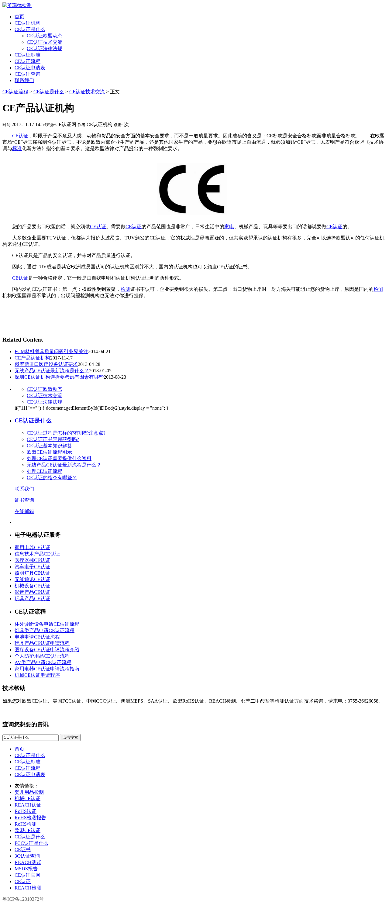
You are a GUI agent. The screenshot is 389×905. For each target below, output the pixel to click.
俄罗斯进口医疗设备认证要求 (46, 364)
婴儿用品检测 (29, 792)
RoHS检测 (25, 824)
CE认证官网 (27, 875)
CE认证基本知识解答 (49, 445)
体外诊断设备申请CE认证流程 (47, 624)
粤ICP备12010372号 (23, 899)
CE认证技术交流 (87, 91)
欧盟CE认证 (27, 830)
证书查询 (24, 500)
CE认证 (20, 135)
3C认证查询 (27, 856)
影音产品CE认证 (32, 592)
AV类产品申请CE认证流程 (43, 662)
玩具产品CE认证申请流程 (42, 643)
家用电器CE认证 (32, 547)
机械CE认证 (27, 798)
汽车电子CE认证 (32, 566)
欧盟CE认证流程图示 (49, 452)
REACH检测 (28, 887)
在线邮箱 (24, 511)
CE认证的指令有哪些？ (52, 477)
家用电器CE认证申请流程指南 (47, 668)
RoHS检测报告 (30, 817)
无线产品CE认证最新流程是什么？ (52, 370)
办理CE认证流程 (44, 471)
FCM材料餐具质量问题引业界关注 (51, 351)
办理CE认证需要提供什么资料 (59, 458)
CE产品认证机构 (32, 357)
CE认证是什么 (48, 91)
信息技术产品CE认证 (37, 553)
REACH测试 (28, 862)
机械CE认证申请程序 (37, 675)
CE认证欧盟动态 (44, 389)
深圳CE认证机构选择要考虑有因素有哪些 (59, 377)
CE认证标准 (27, 761)
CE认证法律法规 (44, 401)
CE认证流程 (15, 91)
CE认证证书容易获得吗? (53, 439)
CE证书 (23, 849)
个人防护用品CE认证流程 (42, 656)
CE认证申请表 (30, 774)
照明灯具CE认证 (32, 573)
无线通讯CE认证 (32, 579)
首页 (19, 749)
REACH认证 (28, 804)
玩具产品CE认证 (32, 598)
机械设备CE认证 (32, 585)
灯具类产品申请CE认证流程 (44, 630)
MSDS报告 (26, 868)
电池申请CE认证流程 (37, 636)
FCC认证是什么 (31, 843)
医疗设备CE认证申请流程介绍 (47, 649)
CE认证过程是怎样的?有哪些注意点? (66, 432)
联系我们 (24, 488)
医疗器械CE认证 (32, 560)
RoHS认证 (25, 811)
